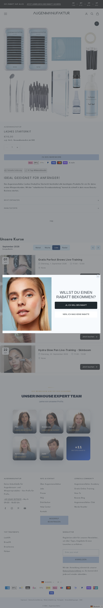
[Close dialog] (97, 276)
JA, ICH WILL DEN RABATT (76, 305)
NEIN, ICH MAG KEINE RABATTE (76, 314)
